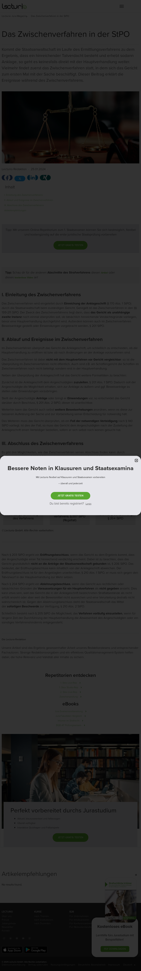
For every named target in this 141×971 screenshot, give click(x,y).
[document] (70, 485)
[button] (136, 460)
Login (88, 503)
